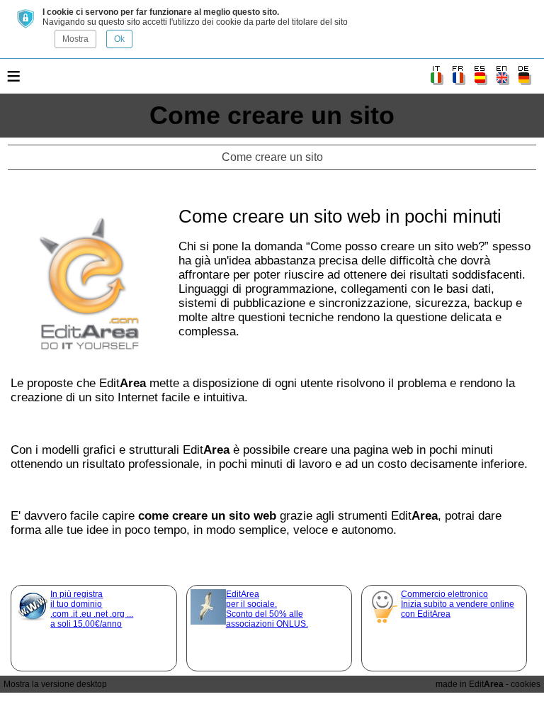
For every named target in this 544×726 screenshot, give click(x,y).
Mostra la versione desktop (55, 684)
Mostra (75, 39)
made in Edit (470, 684)
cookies (525, 684)
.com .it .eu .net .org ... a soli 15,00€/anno (91, 609)
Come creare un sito (272, 115)
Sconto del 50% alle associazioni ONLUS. (267, 609)
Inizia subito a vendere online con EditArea (457, 604)
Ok (119, 39)
